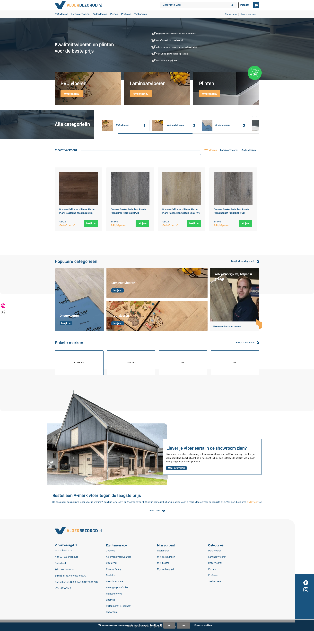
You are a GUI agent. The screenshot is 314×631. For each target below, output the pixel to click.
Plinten (114, 14)
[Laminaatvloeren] (157, 283)
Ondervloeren (100, 14)
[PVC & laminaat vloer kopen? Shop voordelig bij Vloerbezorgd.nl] (78, 5)
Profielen (126, 14)
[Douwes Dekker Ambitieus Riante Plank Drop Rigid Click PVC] (130, 188)
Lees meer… (155, 510)
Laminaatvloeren (80, 14)
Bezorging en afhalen (117, 587)
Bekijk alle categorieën (243, 261)
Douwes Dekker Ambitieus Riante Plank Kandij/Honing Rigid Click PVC (181, 211)
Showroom (231, 14)
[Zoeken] (232, 5)
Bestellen (111, 575)
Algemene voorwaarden (118, 557)
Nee (183, 625)
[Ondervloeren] (79, 299)
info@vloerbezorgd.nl (74, 576)
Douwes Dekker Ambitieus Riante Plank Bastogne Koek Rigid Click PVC (77, 211)
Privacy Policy (113, 569)
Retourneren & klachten (118, 606)
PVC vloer (252, 502)
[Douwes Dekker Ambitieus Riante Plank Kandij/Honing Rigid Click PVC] (181, 188)
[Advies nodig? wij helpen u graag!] (234, 299)
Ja (169, 625)
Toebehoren (140, 14)
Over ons (110, 550)
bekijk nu (91, 223)
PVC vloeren (61, 14)
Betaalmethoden (115, 581)
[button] (257, 115)
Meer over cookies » (203, 625)
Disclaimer (111, 563)
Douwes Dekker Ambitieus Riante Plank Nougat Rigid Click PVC (231, 211)
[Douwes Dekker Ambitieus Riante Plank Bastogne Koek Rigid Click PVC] (78, 188)
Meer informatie (176, 468)
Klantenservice (248, 14)
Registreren (163, 550)
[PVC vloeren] (157, 316)
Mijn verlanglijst (165, 569)
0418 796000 (66, 569)
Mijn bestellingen (166, 557)
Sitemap (110, 600)
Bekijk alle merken (245, 342)
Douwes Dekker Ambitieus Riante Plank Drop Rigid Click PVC (128, 211)
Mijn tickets (163, 563)
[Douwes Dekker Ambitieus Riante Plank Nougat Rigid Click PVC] (233, 188)
